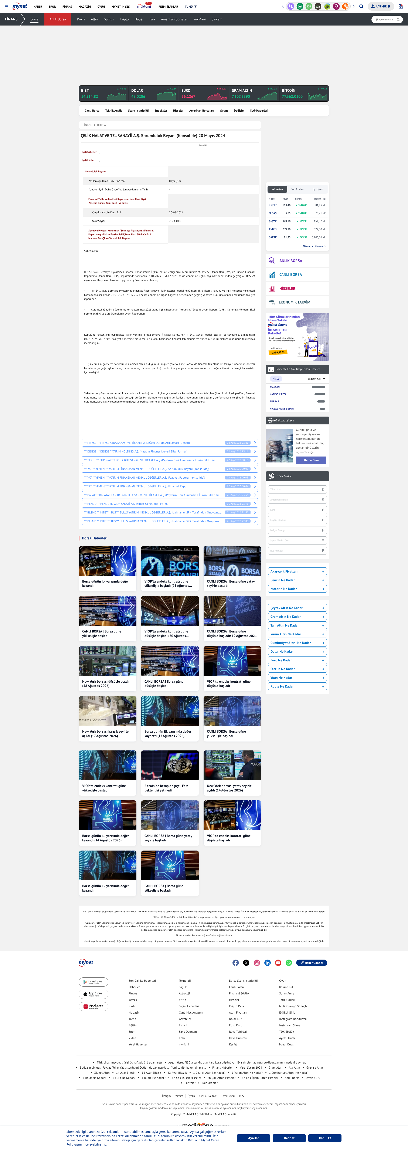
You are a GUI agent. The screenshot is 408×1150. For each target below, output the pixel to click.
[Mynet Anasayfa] (20, 5)
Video (132, 1038)
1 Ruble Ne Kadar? (154, 1078)
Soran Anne (286, 993)
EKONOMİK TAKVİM (294, 302)
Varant (224, 110)
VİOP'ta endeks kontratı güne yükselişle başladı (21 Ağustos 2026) (166, 583)
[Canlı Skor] (300, 6)
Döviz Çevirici (284, 476)
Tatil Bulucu (287, 1000)
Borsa (34, 19)
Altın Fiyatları (238, 1012)
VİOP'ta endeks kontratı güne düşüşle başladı (229, 683)
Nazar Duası (287, 1044)
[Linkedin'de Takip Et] (267, 963)
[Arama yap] (361, 6)
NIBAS (272, 213)
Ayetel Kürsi (287, 1038)
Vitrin (182, 1000)
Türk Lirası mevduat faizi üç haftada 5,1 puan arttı (129, 1062)
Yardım (179, 1096)
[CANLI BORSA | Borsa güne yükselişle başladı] (107, 611)
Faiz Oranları (210, 1083)
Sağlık (183, 987)
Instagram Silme (289, 1025)
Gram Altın (275, 1067)
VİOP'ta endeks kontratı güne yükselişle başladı (104, 788)
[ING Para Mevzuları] (345, 6)
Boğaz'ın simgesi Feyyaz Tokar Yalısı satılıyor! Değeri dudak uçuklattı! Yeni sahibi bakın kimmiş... (143, 1067)
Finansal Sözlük (239, 993)
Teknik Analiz (113, 110)
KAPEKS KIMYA (278, 394)
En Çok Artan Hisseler (221, 1078)
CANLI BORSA (290, 274)
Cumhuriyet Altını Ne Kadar (291, 643)
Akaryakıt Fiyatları (284, 571)
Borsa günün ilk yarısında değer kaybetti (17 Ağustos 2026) (167, 733)
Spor (132, 1032)
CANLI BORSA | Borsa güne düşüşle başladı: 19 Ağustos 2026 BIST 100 (232, 633)
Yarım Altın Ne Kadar (286, 634)
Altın (94, 19)
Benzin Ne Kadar (283, 580)
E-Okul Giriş (287, 1012)
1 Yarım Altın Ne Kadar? (247, 1073)
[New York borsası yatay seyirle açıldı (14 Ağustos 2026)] (232, 765)
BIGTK (273, 221)
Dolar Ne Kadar (282, 651)
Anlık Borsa (58, 19)
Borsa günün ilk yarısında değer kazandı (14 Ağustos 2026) (105, 838)
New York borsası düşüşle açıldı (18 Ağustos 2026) (105, 683)
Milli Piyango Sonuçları (294, 1006)
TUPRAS (274, 401)
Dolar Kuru (236, 1019)
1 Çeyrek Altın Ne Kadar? (209, 1073)
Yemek (133, 1000)
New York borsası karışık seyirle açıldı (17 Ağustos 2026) (105, 733)
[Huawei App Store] (93, 1006)
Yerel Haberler (138, 1044)
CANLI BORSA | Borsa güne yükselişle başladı (101, 633)
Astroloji (184, 993)
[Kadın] (336, 6)
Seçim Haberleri (189, 1006)
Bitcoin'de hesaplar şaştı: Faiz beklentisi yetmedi (166, 788)
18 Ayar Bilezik (151, 1073)
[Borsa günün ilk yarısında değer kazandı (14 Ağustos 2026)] (107, 815)
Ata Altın (294, 1067)
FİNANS (11, 19)
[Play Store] (93, 982)
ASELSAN (275, 387)
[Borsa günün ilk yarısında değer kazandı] (107, 561)
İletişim (166, 1096)
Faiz (152, 19)
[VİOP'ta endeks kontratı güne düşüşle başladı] (232, 661)
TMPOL (273, 229)
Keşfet (233, 1044)
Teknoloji (185, 981)
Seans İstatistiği (138, 110)
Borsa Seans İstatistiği (243, 981)
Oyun (282, 981)
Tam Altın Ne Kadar (285, 625)
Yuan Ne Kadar (281, 677)
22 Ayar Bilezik (177, 1073)
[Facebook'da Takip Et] (235, 963)
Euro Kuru (235, 1025)
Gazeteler (185, 1019)
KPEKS (273, 205)
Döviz (81, 19)
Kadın (132, 1006)
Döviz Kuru (313, 1078)
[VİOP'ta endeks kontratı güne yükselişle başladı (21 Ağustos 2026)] (170, 561)
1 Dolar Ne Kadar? (94, 1078)
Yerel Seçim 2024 (251, 1067)
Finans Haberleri (223, 1067)
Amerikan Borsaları (174, 19)
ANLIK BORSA (290, 260)
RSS (241, 1096)
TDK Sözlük (286, 1032)
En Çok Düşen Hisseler (186, 1078)
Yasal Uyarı (228, 1096)
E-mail (183, 1025)
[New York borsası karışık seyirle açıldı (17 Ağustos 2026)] (107, 711)
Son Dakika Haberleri (142, 981)
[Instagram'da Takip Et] (257, 963)
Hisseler (178, 110)
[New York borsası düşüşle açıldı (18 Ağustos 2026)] (107, 661)
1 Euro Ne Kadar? (123, 1078)
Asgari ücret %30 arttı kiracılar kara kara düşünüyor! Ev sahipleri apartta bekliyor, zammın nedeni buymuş (237, 1062)
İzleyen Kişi (314, 378)
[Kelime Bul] (308, 6)
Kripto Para (236, 1006)
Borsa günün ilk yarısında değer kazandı (105, 583)
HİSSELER (287, 288)
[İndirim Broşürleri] (290, 6)
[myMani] (144, 6)
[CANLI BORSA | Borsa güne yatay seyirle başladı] (232, 561)
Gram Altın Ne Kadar (286, 616)
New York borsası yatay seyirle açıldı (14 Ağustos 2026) (229, 788)
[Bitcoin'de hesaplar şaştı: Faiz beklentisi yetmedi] (170, 765)
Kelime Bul (286, 987)
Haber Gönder (314, 963)
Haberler (134, 987)
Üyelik (191, 1096)
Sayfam (217, 19)
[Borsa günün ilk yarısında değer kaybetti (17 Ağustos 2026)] (170, 711)
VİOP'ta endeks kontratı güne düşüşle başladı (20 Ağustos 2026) (166, 633)
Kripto (124, 19)
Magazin (134, 1012)
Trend (132, 1019)
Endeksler (161, 110)
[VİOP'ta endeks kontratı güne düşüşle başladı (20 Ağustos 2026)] (170, 611)
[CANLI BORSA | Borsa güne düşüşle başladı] (170, 661)
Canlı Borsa (92, 110)
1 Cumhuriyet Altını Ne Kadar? (289, 1073)
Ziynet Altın (102, 1073)
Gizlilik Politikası (208, 1096)
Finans (133, 993)
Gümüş (109, 19)
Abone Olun (311, 460)
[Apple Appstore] (93, 994)
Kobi (182, 1038)
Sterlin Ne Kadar (283, 669)
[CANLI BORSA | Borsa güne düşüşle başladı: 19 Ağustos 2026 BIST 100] (232, 611)
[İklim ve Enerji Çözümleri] (327, 6)
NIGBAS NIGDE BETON (282, 408)
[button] (6, 6)
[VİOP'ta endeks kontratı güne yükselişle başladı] (107, 765)
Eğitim (133, 1025)
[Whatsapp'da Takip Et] (289, 963)
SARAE (273, 237)
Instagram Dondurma (293, 1019)
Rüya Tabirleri (238, 1032)
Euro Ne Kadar (281, 660)
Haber (139, 19)
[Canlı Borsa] (318, 6)
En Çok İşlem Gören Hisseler (260, 1078)
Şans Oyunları (188, 1032)
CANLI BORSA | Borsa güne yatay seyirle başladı (231, 583)
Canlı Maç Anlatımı (191, 1012)
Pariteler (190, 1083)
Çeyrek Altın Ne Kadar (287, 608)
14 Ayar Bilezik (125, 1073)
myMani (200, 19)
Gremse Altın (314, 1067)
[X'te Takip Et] (246, 963)
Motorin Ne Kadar (284, 589)
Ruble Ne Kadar (282, 686)
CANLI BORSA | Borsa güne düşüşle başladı (163, 683)
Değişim (239, 110)
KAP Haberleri (259, 110)
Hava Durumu (238, 1038)
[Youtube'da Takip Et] (278, 963)
